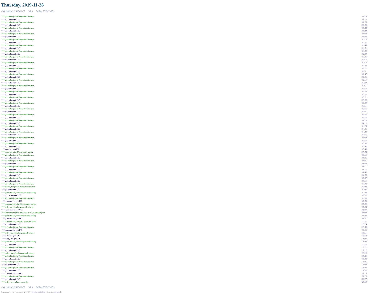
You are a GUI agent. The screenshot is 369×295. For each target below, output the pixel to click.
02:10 (364, 60)
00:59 (364, 37)
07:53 (364, 198)
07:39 (364, 187)
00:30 (364, 22)
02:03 (364, 54)
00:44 (364, 28)
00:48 (364, 31)
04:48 (364, 132)
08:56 (364, 213)
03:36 (364, 100)
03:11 (364, 86)
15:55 (364, 233)
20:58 (364, 282)
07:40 (364, 189)
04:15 (364, 120)
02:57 (364, 80)
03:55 (364, 106)
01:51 (364, 48)
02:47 (364, 74)
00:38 (364, 25)
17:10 (364, 244)
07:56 (364, 204)
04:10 (364, 117)
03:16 (364, 88)
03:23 (364, 91)
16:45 (364, 241)
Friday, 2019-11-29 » (45, 11)
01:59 (364, 51)
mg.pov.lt (57, 292)
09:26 (364, 215)
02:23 (364, 65)
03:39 (364, 103)
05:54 (364, 152)
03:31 (364, 97)
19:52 (364, 270)
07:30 (364, 184)
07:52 (364, 195)
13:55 (364, 230)
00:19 (364, 16)
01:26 (364, 42)
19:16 (364, 253)
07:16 (364, 181)
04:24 (364, 126)
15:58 (364, 236)
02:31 (364, 71)
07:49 (364, 192)
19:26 (364, 256)
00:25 (364, 19)
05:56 (364, 155)
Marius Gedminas (39, 292)
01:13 (364, 39)
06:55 (364, 175)
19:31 (364, 262)
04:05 (364, 114)
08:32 (364, 207)
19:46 (364, 267)
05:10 (364, 140)
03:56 (364, 109)
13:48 (364, 227)
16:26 (364, 239)
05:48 (364, 146)
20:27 (364, 279)
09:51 (364, 218)
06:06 (364, 164)
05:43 (364, 143)
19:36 (364, 265)
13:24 (364, 224)
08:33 (364, 210)
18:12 (364, 250)
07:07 (364, 178)
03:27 (364, 94)
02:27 (364, 68)
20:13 (364, 273)
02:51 (364, 77)
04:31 (364, 129)
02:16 (364, 62)
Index (30, 11)
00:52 (364, 34)
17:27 (364, 247)
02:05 (364, 57)
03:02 (364, 83)
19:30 (364, 259)
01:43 (364, 45)
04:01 (364, 112)
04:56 (364, 135)
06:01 (364, 158)
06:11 (364, 166)
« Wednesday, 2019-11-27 (13, 11)
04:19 (364, 123)
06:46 (364, 172)
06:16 (364, 169)
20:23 (364, 276)
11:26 (364, 221)
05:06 (364, 138)
